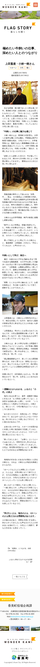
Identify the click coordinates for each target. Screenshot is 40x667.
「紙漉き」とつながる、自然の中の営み (19, 550)
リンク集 (14, 649)
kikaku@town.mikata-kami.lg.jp (22, 616)
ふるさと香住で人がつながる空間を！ (20, 561)
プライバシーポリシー (20, 651)
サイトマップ (25, 649)
